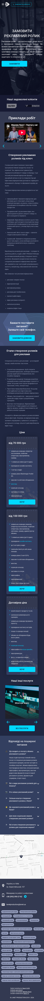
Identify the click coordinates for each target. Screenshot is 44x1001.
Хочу (22, 502)
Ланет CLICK (26, 988)
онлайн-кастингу (26, 541)
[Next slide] (35, 722)
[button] (4, 146)
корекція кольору (17, 645)
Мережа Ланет (27, 992)
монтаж (14, 484)
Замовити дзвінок (22, 4)
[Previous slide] (8, 722)
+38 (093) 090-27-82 (14, 897)
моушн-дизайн (27, 649)
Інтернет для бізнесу (16, 990)
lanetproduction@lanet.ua (16, 904)
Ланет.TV (26, 993)
